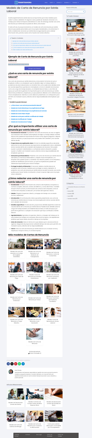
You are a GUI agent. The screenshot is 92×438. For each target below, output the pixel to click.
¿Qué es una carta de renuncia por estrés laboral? (26, 43)
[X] (12, 363)
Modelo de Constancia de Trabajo (21, 122)
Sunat (69, 196)
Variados (74, 2)
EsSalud (59, 2)
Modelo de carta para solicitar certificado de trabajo (27, 116)
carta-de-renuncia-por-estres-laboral (18, 64)
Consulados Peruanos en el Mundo (76, 187)
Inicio (46, 2)
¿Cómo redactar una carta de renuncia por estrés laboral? (28, 47)
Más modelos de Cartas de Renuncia (23, 49)
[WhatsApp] (19, 363)
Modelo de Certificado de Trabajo (21, 119)
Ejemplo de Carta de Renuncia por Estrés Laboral (25, 41)
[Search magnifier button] (84, 12)
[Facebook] (8, 363)
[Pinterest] (15, 363)
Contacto (27, 434)
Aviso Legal (39, 434)
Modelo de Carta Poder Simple (20, 113)
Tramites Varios (71, 198)
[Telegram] (23, 363)
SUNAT (51, 2)
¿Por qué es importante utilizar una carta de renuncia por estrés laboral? (32, 45)
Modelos (66, 2)
